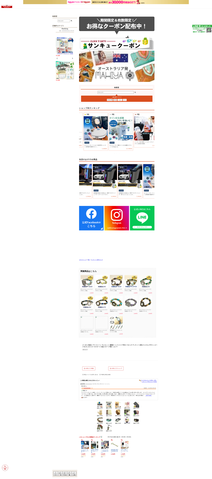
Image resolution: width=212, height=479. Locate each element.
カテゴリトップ (83, 259)
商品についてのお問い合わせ (91, 374)
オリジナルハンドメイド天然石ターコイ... (116, 310)
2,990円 (91, 293)
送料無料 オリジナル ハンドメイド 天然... (116, 331)
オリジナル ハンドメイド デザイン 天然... (87, 290)
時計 (89, 259)
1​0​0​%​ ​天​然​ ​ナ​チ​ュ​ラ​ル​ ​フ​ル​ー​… (124, 451)
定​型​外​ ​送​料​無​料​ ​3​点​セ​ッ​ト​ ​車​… (94, 451)
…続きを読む (148, 395)
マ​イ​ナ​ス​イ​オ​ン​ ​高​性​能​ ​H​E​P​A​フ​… (104, 451)
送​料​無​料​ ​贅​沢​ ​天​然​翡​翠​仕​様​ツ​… (115, 451)
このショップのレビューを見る (149, 381)
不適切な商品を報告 (106, 374)
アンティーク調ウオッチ (97, 259)
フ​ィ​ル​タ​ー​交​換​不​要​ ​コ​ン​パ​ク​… (84, 451)
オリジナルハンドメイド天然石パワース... (130, 310)
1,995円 (121, 334)
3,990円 (91, 334)
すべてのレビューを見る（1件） (149, 380)
